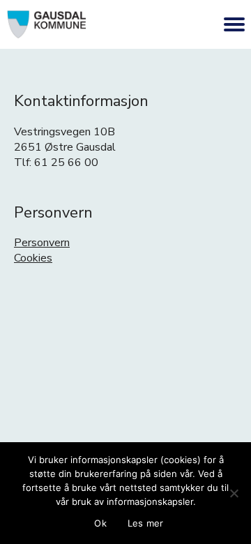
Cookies (33, 258)
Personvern (42, 242)
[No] (234, 493)
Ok (100, 523)
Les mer (146, 523)
